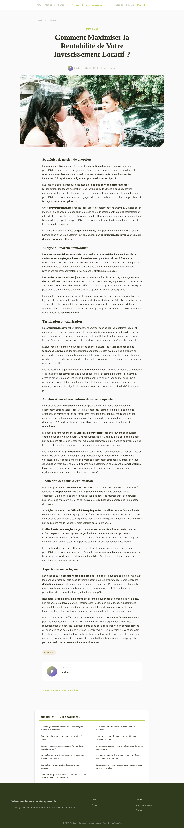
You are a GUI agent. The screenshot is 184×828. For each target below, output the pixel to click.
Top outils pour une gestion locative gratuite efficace (60, 766)
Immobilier (142, 5)
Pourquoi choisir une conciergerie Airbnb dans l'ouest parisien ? (62, 747)
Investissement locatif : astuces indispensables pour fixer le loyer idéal (119, 766)
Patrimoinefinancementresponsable (33, 801)
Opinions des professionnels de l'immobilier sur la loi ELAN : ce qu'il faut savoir (63, 776)
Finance (130, 5)
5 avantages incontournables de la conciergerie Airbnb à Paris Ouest (62, 728)
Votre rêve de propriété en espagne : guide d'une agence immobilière (62, 756)
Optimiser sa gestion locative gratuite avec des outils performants (119, 747)
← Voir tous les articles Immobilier (60, 690)
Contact (139, 810)
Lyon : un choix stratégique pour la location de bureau (62, 737)
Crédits (119, 5)
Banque (61, 5)
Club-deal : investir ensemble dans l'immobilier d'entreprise (117, 728)
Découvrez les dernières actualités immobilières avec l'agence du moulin (117, 756)
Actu (39, 5)
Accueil (41, 20)
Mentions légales (144, 805)
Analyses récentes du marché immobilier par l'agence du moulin (116, 737)
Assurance (50, 5)
